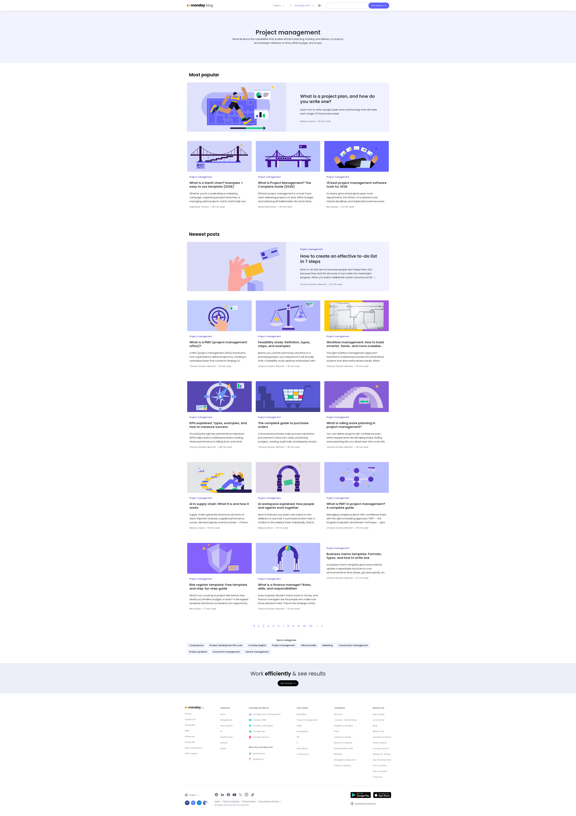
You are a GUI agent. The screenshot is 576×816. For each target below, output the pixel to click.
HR (298, 737)
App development (382, 759)
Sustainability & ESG (343, 748)
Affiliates (338, 754)
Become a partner (343, 742)
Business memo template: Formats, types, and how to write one (354, 556)
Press (336, 731)
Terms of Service (231, 801)
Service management (257, 651)
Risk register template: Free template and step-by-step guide (218, 586)
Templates (190, 725)
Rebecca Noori (308, 121)
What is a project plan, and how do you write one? (337, 99)
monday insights (257, 645)
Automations (226, 725)
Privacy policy (249, 801)
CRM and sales (308, 645)
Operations (302, 748)
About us (338, 714)
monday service (261, 737)
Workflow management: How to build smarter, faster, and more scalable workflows (355, 344)
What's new (378, 731)
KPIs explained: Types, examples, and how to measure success (218, 425)
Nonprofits (190, 742)
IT (297, 742)
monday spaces (381, 748)
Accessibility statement (365, 804)
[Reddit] (216, 795)
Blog (375, 725)
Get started (377, 5)
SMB (187, 730)
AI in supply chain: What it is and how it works (219, 506)
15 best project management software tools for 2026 (357, 185)
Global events (380, 742)
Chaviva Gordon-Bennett (313, 284)
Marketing (327, 645)
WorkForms (258, 759)
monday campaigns (263, 725)
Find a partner (380, 765)
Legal (217, 801)
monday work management (266, 714)
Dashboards (226, 737)
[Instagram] (246, 795)
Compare (377, 777)
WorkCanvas (259, 753)
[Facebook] (228, 795)
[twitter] (240, 795)
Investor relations (342, 765)
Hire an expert (380, 771)
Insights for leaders (343, 725)
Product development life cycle (226, 645)
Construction (303, 754)
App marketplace (193, 747)
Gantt (223, 748)
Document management (226, 651)
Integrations (226, 720)
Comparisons (196, 645)
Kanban (224, 742)
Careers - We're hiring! (345, 720)
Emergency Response (345, 759)
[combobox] (192, 795)
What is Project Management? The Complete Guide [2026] (284, 185)
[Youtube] (234, 795)
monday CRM (259, 720)
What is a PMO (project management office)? (218, 344)
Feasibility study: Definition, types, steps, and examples (284, 344)
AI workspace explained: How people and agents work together (286, 506)
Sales (299, 725)
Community (378, 720)
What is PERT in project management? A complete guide (356, 506)
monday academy (382, 737)
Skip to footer (7, 1)
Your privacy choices (268, 801)
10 (298, 626)
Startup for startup (382, 754)
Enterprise (190, 736)
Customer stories (342, 737)
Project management (200, 176)
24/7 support (191, 753)
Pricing (188, 713)
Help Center (379, 714)
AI (221, 731)
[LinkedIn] (222, 795)
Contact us (190, 719)
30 (310, 626)
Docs (222, 714)
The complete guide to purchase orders (283, 425)
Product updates (198, 651)
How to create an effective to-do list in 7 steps (338, 258)
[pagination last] (322, 626)
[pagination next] (317, 626)
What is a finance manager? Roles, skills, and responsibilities (284, 586)
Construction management (353, 645)
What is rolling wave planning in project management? (351, 425)
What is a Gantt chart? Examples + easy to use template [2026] (216, 185)
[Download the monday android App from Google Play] (361, 795)
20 (304, 626)
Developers (302, 731)
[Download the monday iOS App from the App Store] (382, 795)
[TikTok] (252, 795)
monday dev (259, 731)
